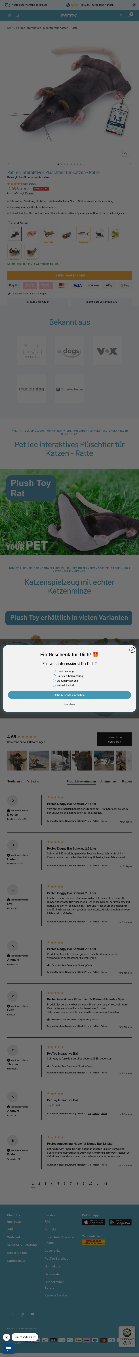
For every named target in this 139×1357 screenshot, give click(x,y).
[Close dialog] (132, 649)
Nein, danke (69, 704)
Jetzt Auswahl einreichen (69, 695)
